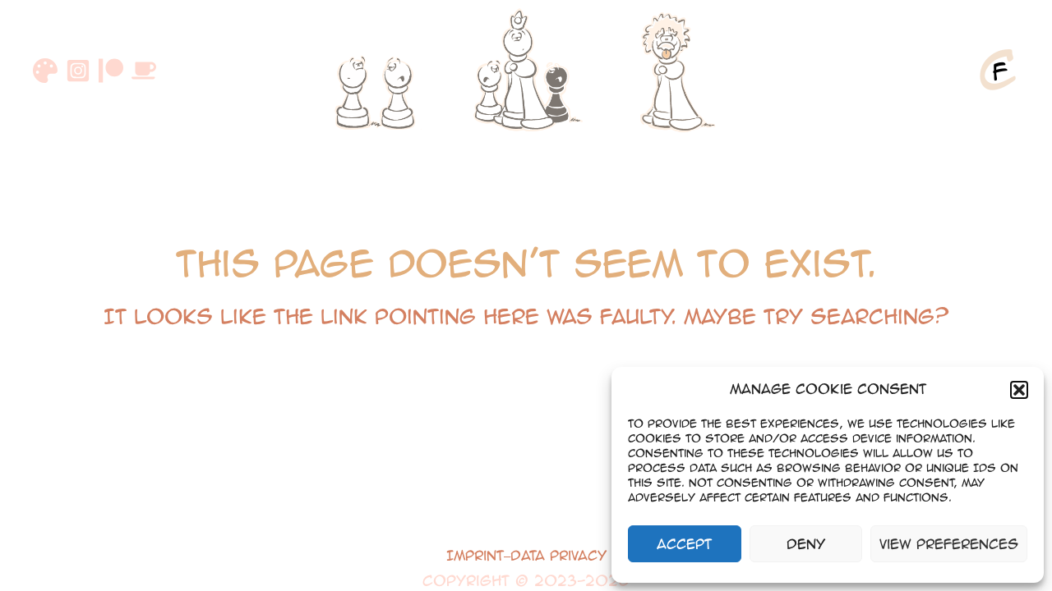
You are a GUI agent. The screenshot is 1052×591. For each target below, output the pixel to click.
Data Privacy (558, 555)
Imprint (475, 555)
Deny (806, 544)
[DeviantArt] (45, 70)
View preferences (948, 544)
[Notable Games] (526, 70)
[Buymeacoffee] (143, 70)
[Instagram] (78, 70)
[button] (1019, 390)
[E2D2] (378, 70)
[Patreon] (111, 70)
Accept (684, 544)
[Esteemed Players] (674, 70)
